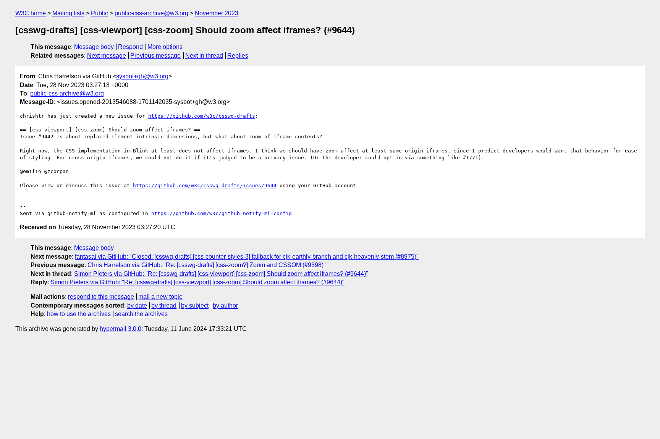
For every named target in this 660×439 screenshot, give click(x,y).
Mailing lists (68, 13)
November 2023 (216, 13)
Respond (130, 47)
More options (165, 47)
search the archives (141, 314)
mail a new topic (160, 296)
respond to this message (101, 296)
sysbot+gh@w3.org (142, 76)
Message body (94, 47)
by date (137, 305)
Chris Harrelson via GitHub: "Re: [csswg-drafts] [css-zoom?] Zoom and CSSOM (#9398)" (206, 265)
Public (99, 13)
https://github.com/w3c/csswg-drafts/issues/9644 (205, 185)
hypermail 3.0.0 (120, 329)
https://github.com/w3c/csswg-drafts (201, 116)
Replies (237, 55)
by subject (195, 305)
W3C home (30, 13)
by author (225, 305)
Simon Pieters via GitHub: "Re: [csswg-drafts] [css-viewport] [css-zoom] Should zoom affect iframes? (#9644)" (221, 274)
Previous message (155, 55)
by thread (163, 305)
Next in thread (204, 55)
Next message (106, 55)
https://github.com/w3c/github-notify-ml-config (221, 213)
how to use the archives (79, 314)
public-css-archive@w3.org (151, 13)
